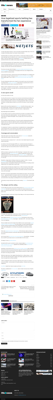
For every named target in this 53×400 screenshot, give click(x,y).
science (37, 358)
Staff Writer (10, 295)
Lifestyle (41, 9)
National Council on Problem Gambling (20, 248)
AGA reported (19, 106)
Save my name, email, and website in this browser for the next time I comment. (15, 341)
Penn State (23, 266)
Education (38, 366)
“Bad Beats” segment (22, 154)
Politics (4, 9)
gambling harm (13, 277)
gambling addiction (13, 240)
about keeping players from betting (7, 218)
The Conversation (25, 135)
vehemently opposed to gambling (15, 217)
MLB (16, 277)
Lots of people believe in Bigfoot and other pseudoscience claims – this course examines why (8, 287)
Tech (19, 9)
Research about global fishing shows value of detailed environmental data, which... (46, 47)
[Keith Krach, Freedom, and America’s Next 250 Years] (3, 355)
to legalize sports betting (12, 82)
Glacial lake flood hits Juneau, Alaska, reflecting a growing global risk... (11, 365)
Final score (25, 180)
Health (37, 354)
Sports (34, 9)
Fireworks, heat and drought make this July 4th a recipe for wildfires (46, 52)
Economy (37, 363)
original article (3, 270)
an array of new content (14, 153)
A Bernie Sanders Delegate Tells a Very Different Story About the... (29, 354)
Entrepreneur (26, 9)
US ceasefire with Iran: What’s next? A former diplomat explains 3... (11, 359)
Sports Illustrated (24, 215)
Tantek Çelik (3, 378)
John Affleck (3, 266)
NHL (21, 277)
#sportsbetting (3, 161)
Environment (38, 365)
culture (2, 15)
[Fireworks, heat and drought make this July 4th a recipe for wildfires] (39, 52)
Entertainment (11, 9)
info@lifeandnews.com (22, 395)
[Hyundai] (44, 371)
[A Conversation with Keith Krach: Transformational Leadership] (21, 365)
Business (37, 357)
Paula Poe (3, 382)
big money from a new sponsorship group (16, 236)
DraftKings (21, 58)
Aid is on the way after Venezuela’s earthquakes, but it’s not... (46, 57)
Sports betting (25, 277)
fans (5, 277)
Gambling (8, 277)
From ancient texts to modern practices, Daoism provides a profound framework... (43, 31)
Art (4, 11)
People (37, 362)
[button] (50, 10)
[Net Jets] (44, 374)
